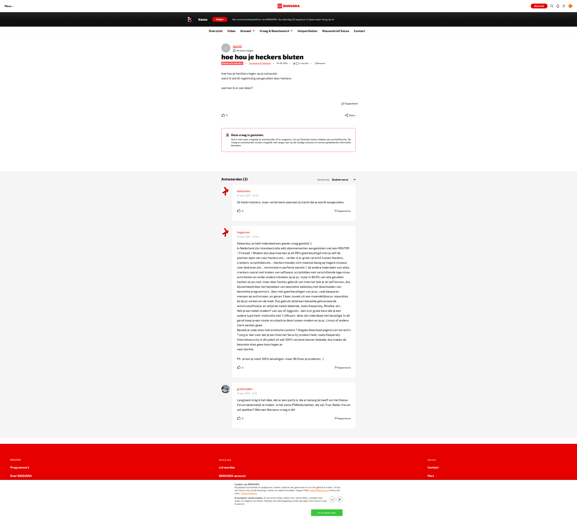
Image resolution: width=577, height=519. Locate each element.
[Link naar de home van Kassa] (190, 19)
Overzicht (216, 31)
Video (231, 31)
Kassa (202, 19)
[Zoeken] (552, 6)
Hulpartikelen (307, 31)
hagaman (243, 232)
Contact (359, 31)
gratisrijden (245, 389)
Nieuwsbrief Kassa (335, 31)
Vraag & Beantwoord (274, 31)
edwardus (243, 191)
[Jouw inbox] (558, 6)
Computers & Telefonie (260, 63)
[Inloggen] (564, 6)
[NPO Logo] (570, 6)
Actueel (245, 31)
